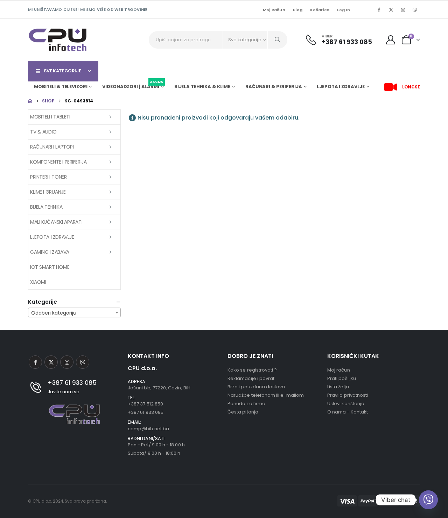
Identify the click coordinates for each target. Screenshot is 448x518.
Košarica (319, 10)
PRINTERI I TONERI (49, 176)
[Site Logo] (58, 39)
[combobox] (74, 312)
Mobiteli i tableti (50, 116)
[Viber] (415, 10)
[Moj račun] (390, 39)
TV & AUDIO (43, 131)
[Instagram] (403, 10)
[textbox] (74, 313)
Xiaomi (38, 282)
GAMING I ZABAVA (49, 252)
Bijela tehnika (46, 206)
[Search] (277, 40)
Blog (297, 10)
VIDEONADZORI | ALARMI (132, 85)
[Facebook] (379, 10)
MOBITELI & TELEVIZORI (60, 86)
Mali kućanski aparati (56, 221)
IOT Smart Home (49, 267)
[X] (391, 10)
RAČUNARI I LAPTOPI (52, 146)
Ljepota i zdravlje (52, 236)
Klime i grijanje (47, 191)
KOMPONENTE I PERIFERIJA (58, 161)
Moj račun (274, 10)
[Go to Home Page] (30, 101)
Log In (343, 10)
